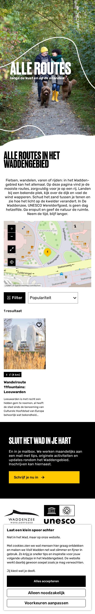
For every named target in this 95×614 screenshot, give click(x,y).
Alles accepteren (46, 581)
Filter (17, 297)
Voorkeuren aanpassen (46, 603)
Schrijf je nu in (26, 477)
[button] (47, 254)
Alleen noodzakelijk (46, 592)
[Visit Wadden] (21, 516)
